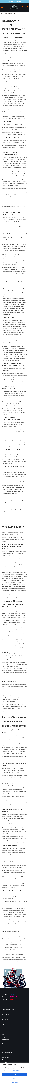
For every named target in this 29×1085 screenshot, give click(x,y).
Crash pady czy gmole (6, 1049)
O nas (3, 1024)
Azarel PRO (4, 1059)
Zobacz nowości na (9, 996)
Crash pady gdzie (5, 1057)
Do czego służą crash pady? (7, 1052)
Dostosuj (14, 1078)
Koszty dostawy (5, 1022)
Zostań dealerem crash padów (8, 1009)
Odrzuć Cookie (15, 1082)
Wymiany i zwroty (6, 1019)
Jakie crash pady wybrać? (7, 1047)
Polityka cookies (5, 1014)
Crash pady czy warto (6, 1054)
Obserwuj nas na (8, 994)
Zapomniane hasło (5, 1039)
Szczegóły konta (5, 1037)
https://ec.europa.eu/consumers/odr (14, 383)
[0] (21, 7)
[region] (14, 1074)
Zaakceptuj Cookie (14, 1074)
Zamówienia (4, 1032)
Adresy (3, 1034)
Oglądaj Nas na (7, 999)
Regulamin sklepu (5, 1011)
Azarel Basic (4, 1062)
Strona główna (4, 13)
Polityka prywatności (16, 1070)
